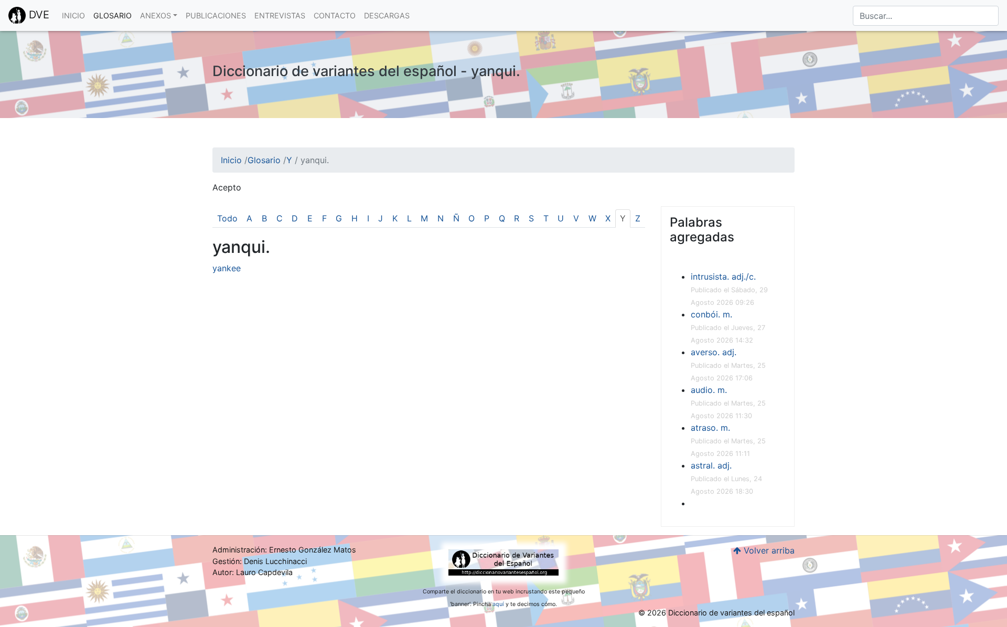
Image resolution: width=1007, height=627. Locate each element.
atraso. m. (710, 427)
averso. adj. (713, 352)
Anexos (155, 15)
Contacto (335, 15)
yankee (226, 268)
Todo (227, 218)
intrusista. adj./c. (723, 276)
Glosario (112, 15)
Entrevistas (279, 15)
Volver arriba (768, 550)
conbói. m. (711, 314)
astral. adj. (711, 465)
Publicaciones (216, 15)
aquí (498, 604)
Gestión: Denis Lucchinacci (259, 561)
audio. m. (709, 390)
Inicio (73, 15)
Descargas (387, 15)
